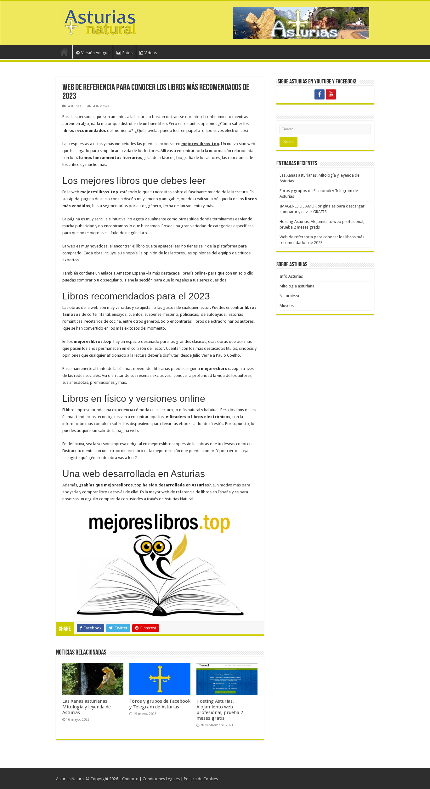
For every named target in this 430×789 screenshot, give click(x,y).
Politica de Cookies (201, 778)
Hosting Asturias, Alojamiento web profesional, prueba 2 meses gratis (219, 709)
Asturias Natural (70, 778)
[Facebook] (319, 94)
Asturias (75, 106)
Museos (287, 305)
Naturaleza (289, 295)
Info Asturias (291, 276)
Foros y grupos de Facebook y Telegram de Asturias (159, 704)
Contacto (130, 778)
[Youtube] (331, 94)
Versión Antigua (95, 52)
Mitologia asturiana (297, 286)
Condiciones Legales (161, 778)
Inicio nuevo (64, 52)
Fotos (127, 52)
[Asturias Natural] (100, 20)
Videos (150, 52)
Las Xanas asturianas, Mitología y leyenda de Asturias (86, 706)
